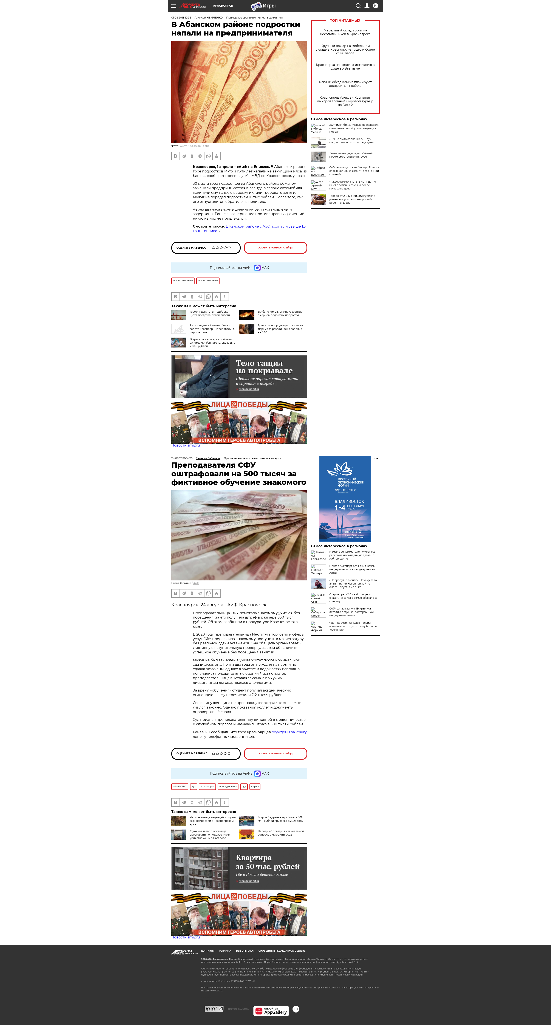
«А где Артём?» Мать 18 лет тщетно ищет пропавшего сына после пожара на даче (352, 185)
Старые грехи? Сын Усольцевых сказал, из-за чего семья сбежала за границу (353, 598)
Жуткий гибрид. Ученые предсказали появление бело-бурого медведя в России (354, 128)
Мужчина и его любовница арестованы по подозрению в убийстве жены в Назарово (210, 835)
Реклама (225, 950)
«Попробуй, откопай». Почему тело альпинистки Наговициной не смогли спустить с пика (353, 583)
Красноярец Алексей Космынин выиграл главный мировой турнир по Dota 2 (345, 101)
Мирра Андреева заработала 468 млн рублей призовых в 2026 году (280, 819)
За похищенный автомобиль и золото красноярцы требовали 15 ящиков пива (212, 329)
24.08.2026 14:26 (181, 458)
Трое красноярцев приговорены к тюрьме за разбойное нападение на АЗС (281, 329)
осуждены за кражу (289, 732)
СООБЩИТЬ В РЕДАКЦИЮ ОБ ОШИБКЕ (281, 950)
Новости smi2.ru (185, 445)
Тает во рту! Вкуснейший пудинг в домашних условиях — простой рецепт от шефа (352, 199)
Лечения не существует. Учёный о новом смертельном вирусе (351, 155)
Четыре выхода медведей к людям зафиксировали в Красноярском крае (213, 821)
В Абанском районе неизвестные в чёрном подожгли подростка (280, 313)
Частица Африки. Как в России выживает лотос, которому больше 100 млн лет (353, 626)
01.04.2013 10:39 (181, 17)
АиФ (196, 583)
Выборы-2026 (245, 950)
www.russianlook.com (194, 145)
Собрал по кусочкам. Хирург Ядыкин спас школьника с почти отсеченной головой (354, 171)
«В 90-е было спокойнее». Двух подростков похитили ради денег (352, 140)
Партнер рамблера (238, 1009)
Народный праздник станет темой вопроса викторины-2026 (281, 833)
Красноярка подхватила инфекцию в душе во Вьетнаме (345, 66)
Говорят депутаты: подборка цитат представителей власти (210, 313)
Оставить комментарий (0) (275, 247)
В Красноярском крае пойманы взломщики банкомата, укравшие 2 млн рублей (212, 343)
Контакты (207, 950)
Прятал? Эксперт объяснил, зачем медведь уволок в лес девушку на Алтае (352, 569)
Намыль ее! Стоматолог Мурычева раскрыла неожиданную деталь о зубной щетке (352, 555)
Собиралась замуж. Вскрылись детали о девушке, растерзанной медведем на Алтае (351, 612)
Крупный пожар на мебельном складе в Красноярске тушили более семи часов (345, 49)
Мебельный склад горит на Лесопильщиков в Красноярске (345, 32)
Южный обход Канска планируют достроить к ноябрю (345, 84)
